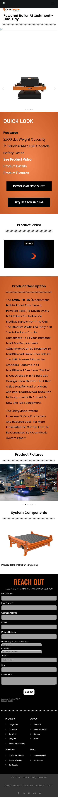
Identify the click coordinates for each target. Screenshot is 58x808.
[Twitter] (40, 793)
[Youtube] (34, 793)
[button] (3, 88)
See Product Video (17, 159)
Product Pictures (16, 173)
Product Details (15, 166)
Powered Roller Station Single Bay (19, 565)
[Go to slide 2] (25, 504)
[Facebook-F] (18, 793)
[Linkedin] (24, 793)
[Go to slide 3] (30, 109)
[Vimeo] (29, 793)
